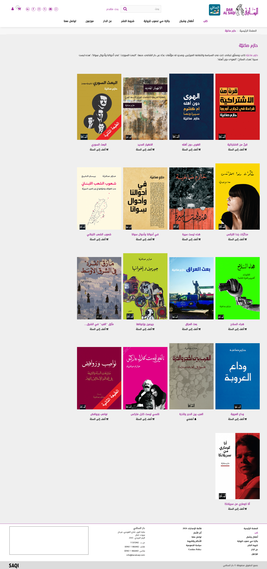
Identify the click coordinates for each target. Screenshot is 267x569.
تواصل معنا (70, 21)
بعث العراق (191, 324)
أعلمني (190, 419)
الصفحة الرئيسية (248, 30)
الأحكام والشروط (194, 541)
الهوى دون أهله (191, 144)
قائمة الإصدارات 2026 (192, 528)
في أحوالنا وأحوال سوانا (145, 234)
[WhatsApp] (56, 9)
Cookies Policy (194, 549)
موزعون (90, 21)
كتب (205, 21)
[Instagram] (39, 9)
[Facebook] (33, 9)
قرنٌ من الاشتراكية (237, 144)
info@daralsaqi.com (135, 555)
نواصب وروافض (98, 414)
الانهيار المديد (145, 144)
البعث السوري (98, 144)
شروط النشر (127, 21)
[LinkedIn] (28, 9)
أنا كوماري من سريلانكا (237, 504)
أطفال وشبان (186, 21)
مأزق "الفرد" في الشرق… (99, 324)
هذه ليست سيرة (191, 234)
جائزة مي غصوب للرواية (157, 21)
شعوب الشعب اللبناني (99, 234)
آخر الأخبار (197, 533)
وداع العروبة (237, 414)
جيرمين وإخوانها (145, 324)
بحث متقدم (112, 9)
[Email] (50, 9)
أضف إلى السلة (236, 149)
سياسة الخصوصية (193, 545)
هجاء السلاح (237, 324)
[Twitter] (45, 9)
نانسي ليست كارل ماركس (145, 414)
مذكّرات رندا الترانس (237, 234)
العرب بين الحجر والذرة (191, 414)
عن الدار (107, 21)
